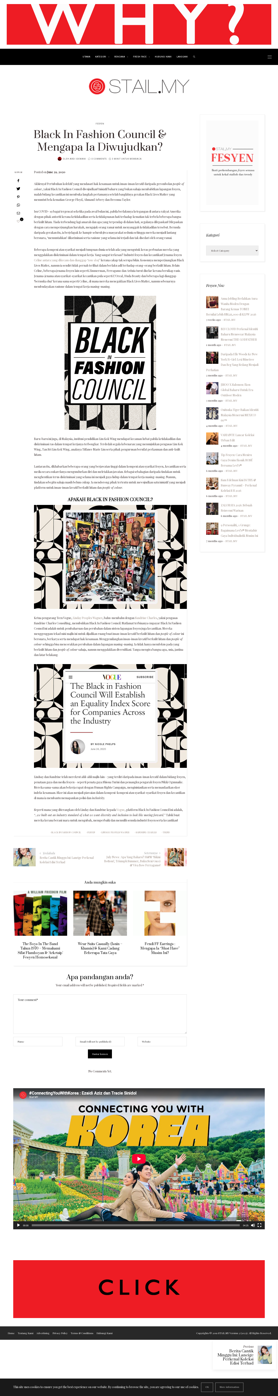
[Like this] (18, 221)
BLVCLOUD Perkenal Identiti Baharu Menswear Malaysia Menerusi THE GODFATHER (239, 334)
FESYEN (100, 123)
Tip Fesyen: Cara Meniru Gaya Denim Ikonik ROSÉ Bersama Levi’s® (237, 460)
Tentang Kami (25, 1333)
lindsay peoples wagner (115, 832)
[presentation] (22, 921)
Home (11, 1333)
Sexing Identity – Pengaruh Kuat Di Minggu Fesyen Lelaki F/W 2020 (159, 948)
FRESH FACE (140, 56)
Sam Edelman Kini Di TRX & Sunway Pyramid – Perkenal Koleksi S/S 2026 (239, 485)
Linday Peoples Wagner (87, 618)
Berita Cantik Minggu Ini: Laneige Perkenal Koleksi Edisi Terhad (236, 1357)
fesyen (91, 832)
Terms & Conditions (82, 1333)
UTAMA (86, 56)
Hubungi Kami (104, 1333)
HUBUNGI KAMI (163, 56)
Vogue (121, 810)
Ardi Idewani (78, 159)
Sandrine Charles (146, 618)
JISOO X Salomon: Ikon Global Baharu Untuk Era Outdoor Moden (237, 390)
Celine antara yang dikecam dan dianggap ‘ (67, 260)
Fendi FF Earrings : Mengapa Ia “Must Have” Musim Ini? (99, 948)
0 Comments (99, 159)
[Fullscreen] (259, 1225)
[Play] (18, 1225)
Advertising (42, 1333)
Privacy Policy (60, 1333)
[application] (139, 1158)
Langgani (182, 56)
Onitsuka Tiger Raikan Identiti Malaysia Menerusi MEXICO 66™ (239, 415)
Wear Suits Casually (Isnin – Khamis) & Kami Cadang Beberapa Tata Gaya (40, 948)
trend (166, 832)
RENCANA (119, 56)
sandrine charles (146, 832)
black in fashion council (66, 832)
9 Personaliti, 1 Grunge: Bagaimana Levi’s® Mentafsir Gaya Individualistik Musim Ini (239, 530)
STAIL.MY (229, 319)
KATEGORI (100, 56)
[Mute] (253, 1225)
